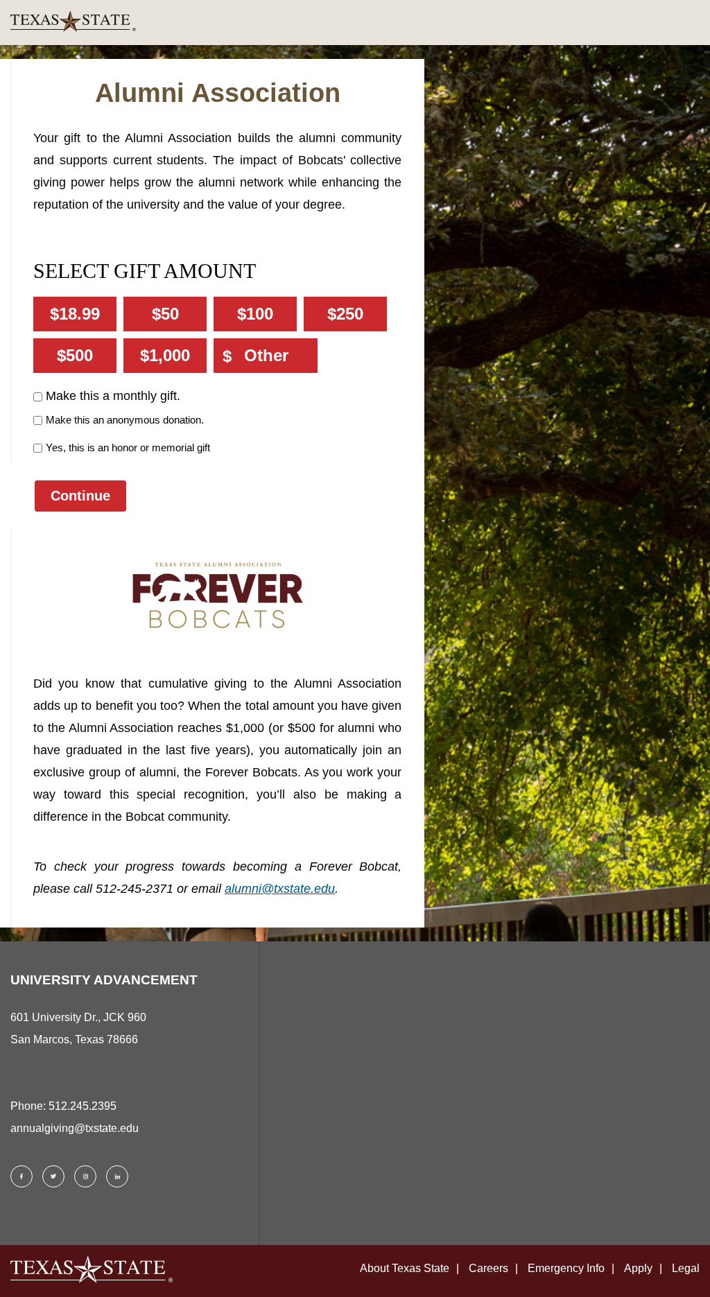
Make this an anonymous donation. (125, 420)
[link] (360, 22)
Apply (638, 1268)
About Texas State (404, 1268)
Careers (488, 1268)
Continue (80, 495)
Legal (686, 1268)
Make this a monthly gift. (113, 396)
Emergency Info (566, 1268)
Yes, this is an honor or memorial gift (128, 447)
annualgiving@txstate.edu (74, 1128)
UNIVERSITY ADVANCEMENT (104, 980)
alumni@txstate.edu (280, 889)
